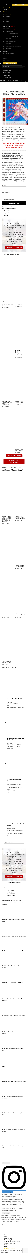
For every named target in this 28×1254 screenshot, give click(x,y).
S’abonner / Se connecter (10, 63)
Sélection (5, 50)
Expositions (8, 18)
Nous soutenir (6, 60)
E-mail (4, 185)
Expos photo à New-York (13, 36)
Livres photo (8, 48)
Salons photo (8, 38)
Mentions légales (8, 1240)
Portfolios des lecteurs (10, 53)
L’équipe (6, 1236)
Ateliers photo (8, 43)
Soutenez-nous (8, 1238)
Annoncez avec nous (9, 1243)
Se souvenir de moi (8, 199)
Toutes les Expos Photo (13, 33)
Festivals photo (9, 39)
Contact (5, 58)
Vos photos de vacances (10, 55)
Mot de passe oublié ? (7, 207)
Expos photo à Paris (13, 34)
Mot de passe (6, 192)
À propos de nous (8, 1234)
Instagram (7, 74)
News (7, 19)
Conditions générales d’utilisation (12, 1241)
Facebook (7, 70)
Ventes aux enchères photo (11, 41)
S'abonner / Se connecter (14, 247)
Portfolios (5, 51)
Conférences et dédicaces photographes (13, 46)
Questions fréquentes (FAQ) (14, 882)
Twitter (6, 72)
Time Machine (9, 26)
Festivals (7, 21)
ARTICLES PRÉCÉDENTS (14, 455)
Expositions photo (9, 31)
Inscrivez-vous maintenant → (9, 208)
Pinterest (7, 77)
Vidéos (7, 24)
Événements (6, 28)
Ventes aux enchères (10, 23)
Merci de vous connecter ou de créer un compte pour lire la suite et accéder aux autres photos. (14, 145)
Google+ (6, 75)
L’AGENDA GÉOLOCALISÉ (10, 29)
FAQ (4, 56)
